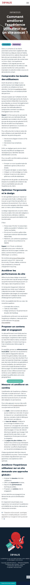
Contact (22, 564)
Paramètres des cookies (8, 583)
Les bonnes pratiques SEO (15, 381)
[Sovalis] (7, 3)
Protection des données (15, 566)
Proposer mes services (14, 567)
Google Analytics (18, 405)
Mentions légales (23, 562)
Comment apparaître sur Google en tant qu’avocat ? (14, 517)
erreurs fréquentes (18, 258)
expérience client (20, 89)
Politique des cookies (12, 564)
